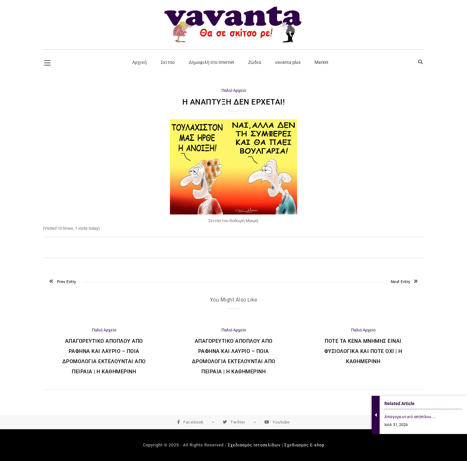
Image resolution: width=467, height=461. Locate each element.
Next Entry (400, 281)
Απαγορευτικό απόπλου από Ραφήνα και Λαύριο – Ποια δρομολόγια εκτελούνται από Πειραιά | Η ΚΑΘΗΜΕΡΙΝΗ (104, 356)
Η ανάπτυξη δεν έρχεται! (233, 102)
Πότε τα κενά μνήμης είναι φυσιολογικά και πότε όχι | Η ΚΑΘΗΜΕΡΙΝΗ (363, 351)
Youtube (281, 422)
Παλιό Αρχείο (233, 90)
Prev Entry (66, 281)
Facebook (193, 422)
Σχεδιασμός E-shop (304, 445)
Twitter (237, 422)
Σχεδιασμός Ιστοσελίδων (254, 445)
